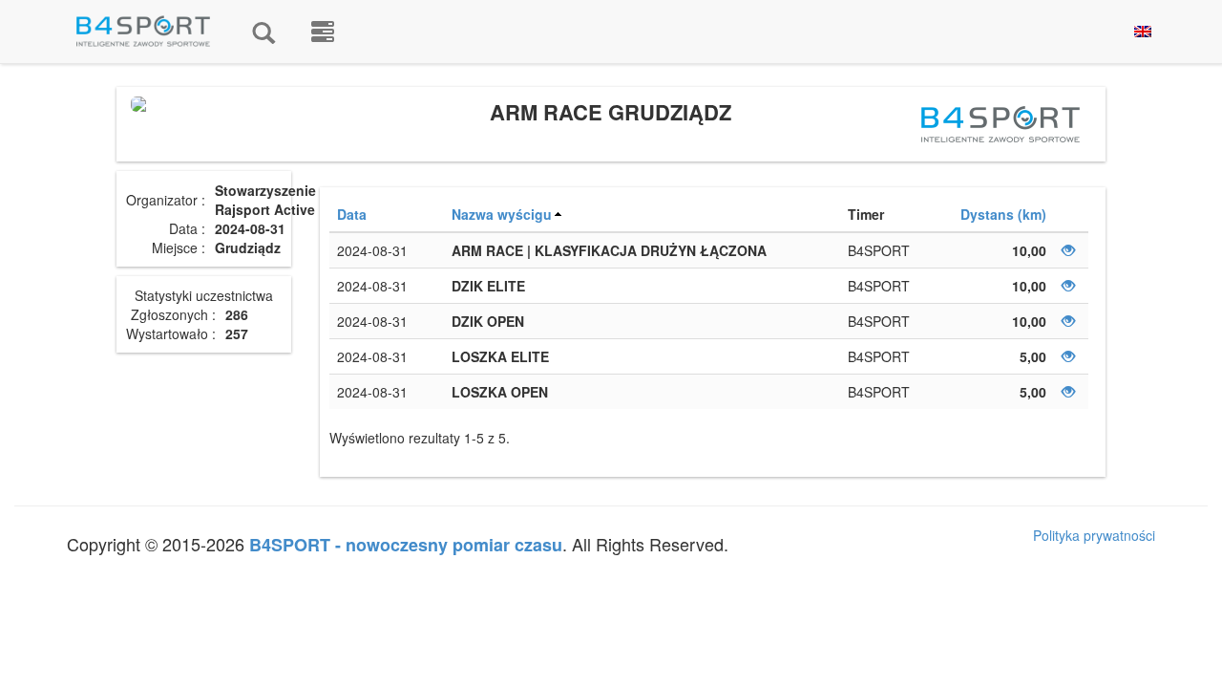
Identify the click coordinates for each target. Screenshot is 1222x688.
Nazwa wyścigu (502, 214)
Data (352, 214)
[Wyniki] (263, 31)
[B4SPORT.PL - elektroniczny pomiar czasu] (323, 31)
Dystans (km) (1003, 214)
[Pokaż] (1068, 250)
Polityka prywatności (1094, 535)
